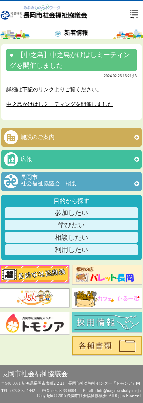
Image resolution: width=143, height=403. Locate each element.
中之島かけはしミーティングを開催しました (59, 104)
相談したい (71, 237)
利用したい (71, 249)
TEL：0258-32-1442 (18, 390)
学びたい (71, 225)
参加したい (71, 212)
